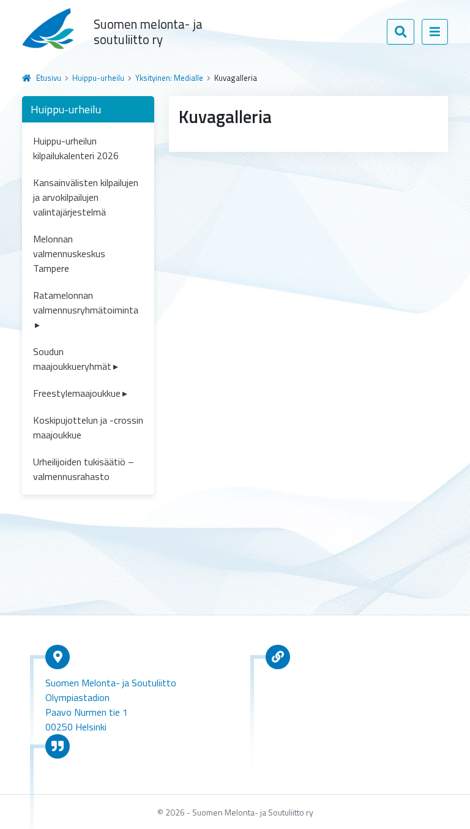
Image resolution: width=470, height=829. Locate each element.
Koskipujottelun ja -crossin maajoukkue (88, 427)
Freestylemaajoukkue (77, 393)
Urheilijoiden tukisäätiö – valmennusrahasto (83, 469)
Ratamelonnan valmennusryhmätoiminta (85, 302)
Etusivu (48, 78)
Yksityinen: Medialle (169, 78)
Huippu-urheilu (98, 78)
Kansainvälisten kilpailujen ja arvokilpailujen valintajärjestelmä (85, 197)
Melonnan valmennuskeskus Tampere (69, 253)
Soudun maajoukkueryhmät (72, 358)
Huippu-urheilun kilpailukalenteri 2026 (76, 148)
